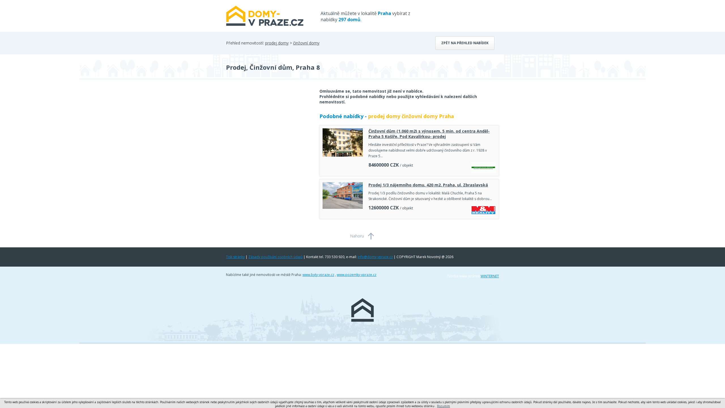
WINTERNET (490, 276)
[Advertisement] (268, 133)
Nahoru (357, 236)
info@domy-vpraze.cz (375, 256)
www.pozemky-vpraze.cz (356, 274)
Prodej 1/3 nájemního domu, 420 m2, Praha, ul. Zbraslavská (428, 185)
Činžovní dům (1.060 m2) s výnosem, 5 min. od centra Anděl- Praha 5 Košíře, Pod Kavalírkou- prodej (429, 133)
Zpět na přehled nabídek (465, 43)
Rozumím (443, 406)
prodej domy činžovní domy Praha (411, 116)
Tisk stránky (235, 256)
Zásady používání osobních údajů (275, 256)
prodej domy (277, 43)
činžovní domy (306, 43)
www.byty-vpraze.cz (318, 274)
